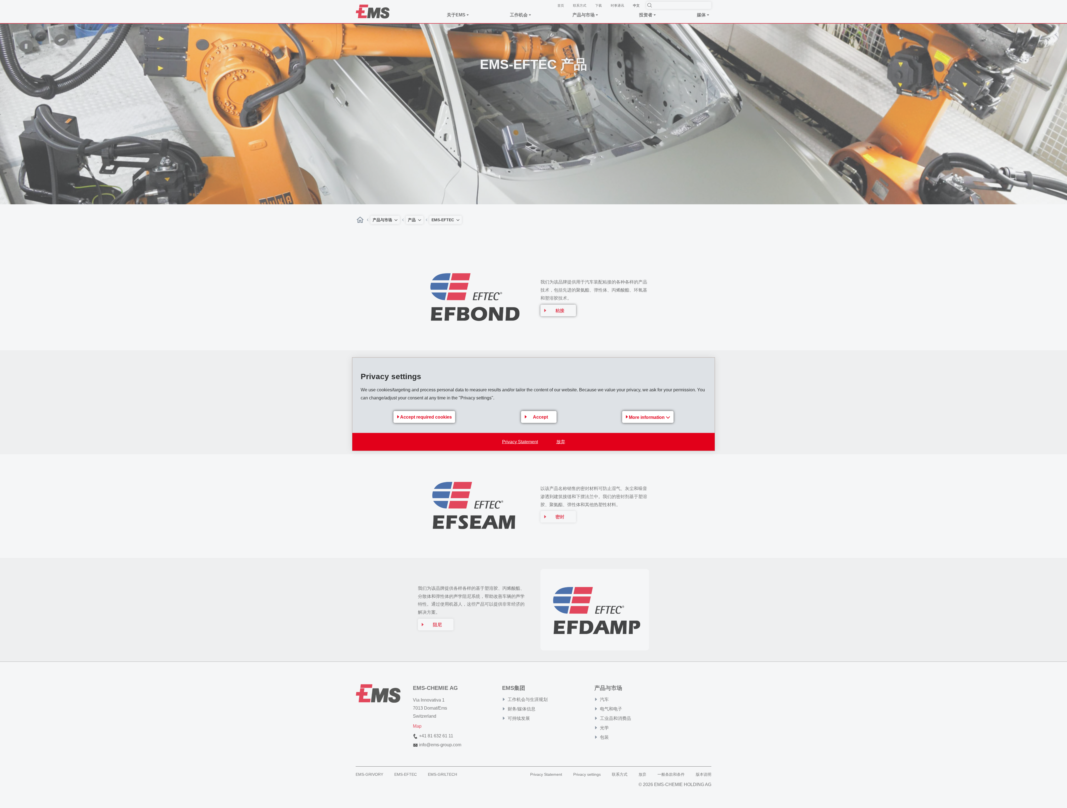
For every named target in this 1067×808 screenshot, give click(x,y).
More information (647, 417)
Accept (540, 417)
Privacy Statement (520, 441)
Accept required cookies (426, 417)
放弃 (560, 441)
